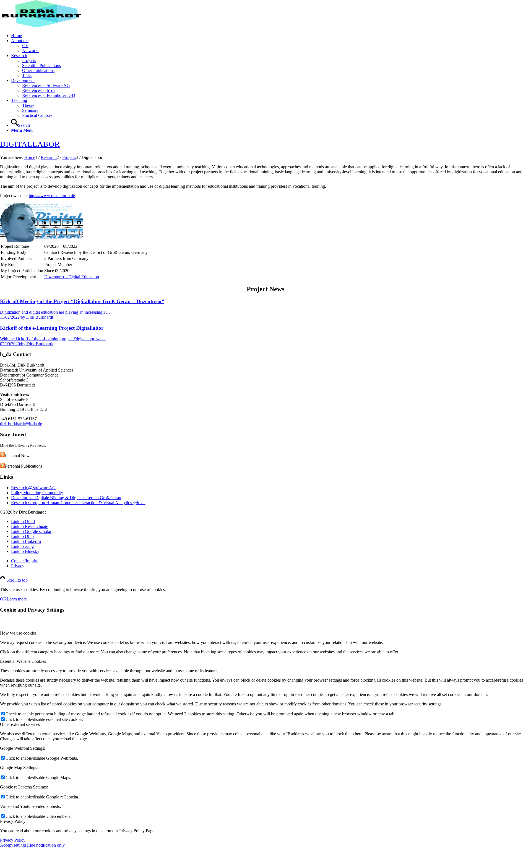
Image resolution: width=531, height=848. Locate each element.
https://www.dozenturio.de (52, 195)
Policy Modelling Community (37, 492)
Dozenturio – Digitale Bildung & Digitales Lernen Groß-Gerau (66, 497)
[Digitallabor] (41, 240)
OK (3, 599)
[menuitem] (271, 35)
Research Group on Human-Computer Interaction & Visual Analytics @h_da (78, 502)
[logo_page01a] (41, 26)
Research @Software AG (33, 487)
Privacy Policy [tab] (12, 821)
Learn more (17, 599)
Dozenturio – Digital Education (71, 276)
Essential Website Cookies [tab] (23, 661)
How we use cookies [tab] (18, 633)
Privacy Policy (12, 840)
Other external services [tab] (20, 724)
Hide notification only (46, 845)
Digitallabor (30, 144)
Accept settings (13, 845)
